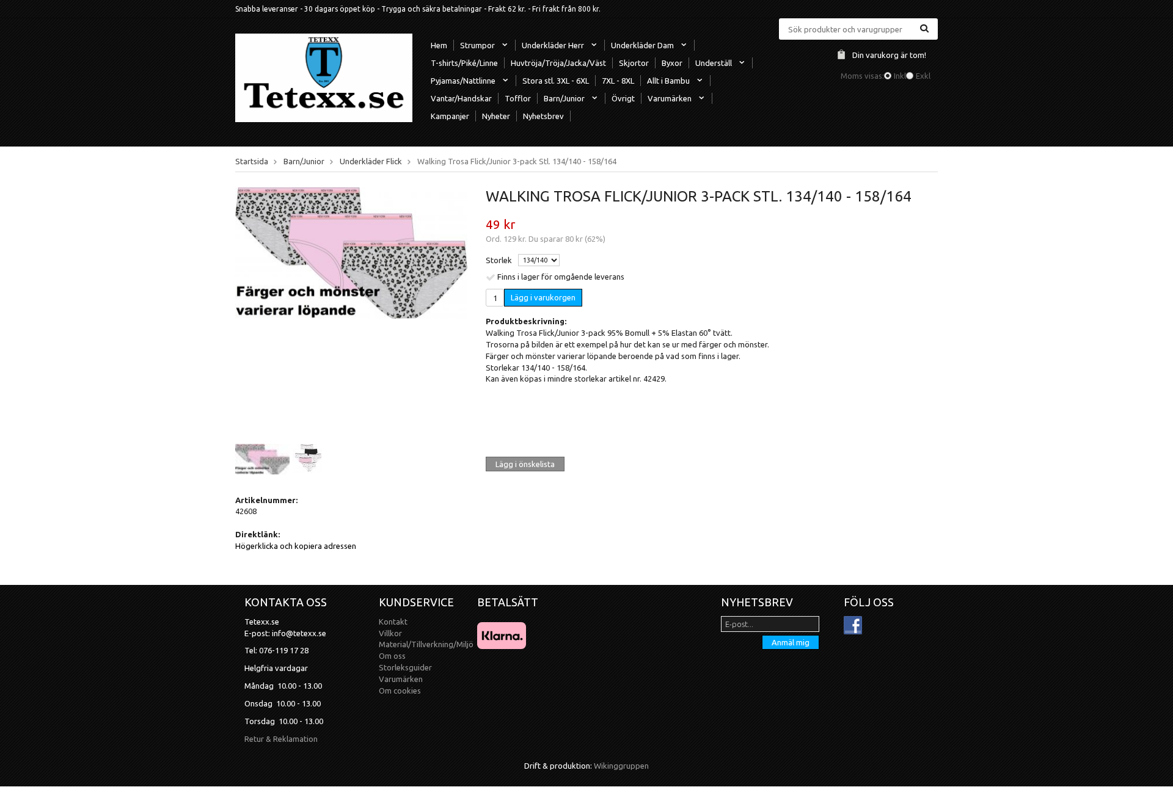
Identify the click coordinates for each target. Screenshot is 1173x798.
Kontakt (393, 621)
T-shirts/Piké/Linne (464, 63)
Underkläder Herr (553, 45)
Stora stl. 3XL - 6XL (555, 80)
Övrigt (623, 98)
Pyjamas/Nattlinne (463, 80)
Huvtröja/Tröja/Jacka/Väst (558, 63)
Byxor (672, 63)
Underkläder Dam (642, 45)
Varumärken (670, 98)
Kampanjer (450, 116)
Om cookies (400, 690)
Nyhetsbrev (543, 116)
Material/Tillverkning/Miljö (426, 644)
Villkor (390, 633)
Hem (439, 45)
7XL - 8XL (618, 80)
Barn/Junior (564, 98)
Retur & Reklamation (281, 739)
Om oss (392, 655)
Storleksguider (405, 667)
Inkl (900, 75)
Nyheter (496, 116)
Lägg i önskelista (525, 464)
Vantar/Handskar (461, 98)
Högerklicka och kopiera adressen (295, 546)
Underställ (713, 63)
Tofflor (518, 98)
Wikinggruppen (621, 765)
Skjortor (634, 63)
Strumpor (477, 45)
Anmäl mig (790, 642)
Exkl (923, 75)
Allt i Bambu (668, 80)
